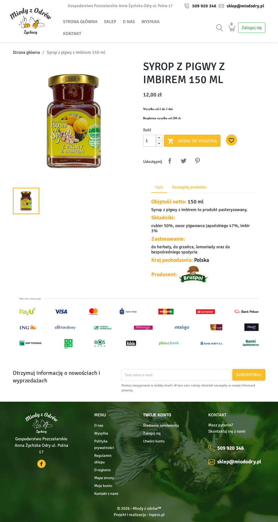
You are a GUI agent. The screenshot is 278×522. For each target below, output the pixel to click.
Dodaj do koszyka (192, 141)
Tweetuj (183, 160)
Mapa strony (104, 478)
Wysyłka (150, 21)
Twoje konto (157, 415)
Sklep (110, 21)
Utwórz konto (154, 441)
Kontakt (72, 33)
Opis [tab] (159, 187)
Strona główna (80, 21)
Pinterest (197, 160)
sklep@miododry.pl (245, 6)
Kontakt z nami (106, 493)
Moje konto (103, 485)
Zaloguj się (152, 433)
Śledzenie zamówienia (161, 425)
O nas (129, 21)
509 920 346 (204, 6)
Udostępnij (169, 160)
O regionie (102, 470)
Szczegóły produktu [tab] (189, 187)
